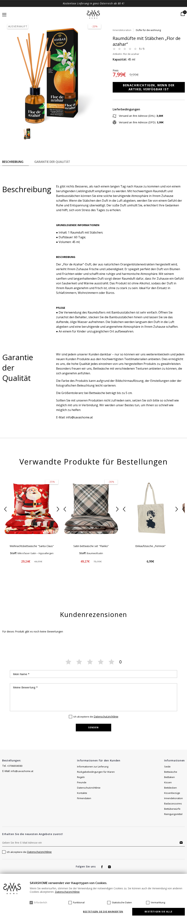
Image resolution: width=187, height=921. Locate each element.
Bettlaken (169, 777)
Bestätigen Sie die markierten (103, 911)
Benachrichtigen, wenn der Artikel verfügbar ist (149, 87)
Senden (93, 727)
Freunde (81, 782)
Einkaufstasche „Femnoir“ (150, 546)
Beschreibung (12, 162)
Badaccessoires (173, 803)
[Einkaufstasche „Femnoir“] (150, 509)
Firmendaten (84, 798)
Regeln (81, 777)
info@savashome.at (22, 771)
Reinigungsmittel (173, 814)
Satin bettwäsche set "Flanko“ (91, 546)
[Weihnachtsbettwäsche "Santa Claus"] (31, 509)
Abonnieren (181, 842)
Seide (167, 766)
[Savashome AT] (93, 14)
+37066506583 (14, 765)
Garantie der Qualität (52, 162)
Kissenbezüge (172, 793)
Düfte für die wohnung (148, 30)
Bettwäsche (170, 771)
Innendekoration (122, 30)
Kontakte (82, 793)
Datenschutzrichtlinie (106, 716)
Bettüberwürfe (172, 808)
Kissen (168, 782)
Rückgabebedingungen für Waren (96, 771)
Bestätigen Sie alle (158, 911)
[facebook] (102, 866)
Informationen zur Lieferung (92, 766)
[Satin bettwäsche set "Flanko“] (91, 509)
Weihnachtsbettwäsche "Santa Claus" (32, 546)
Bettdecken (170, 787)
